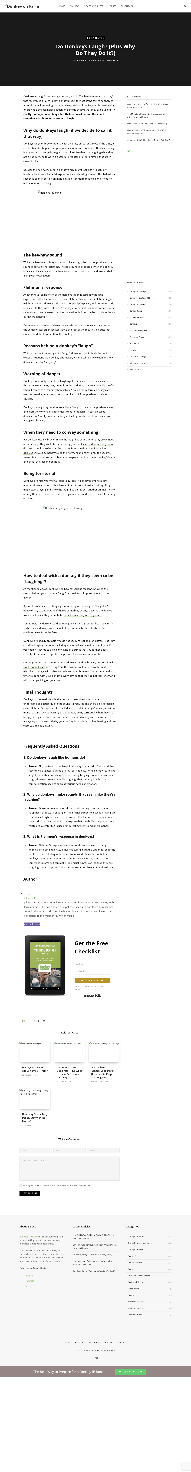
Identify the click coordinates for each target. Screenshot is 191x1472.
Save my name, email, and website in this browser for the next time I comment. (57, 1185)
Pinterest (29, 1280)
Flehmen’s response (84, 178)
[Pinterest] (10, 117)
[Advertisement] (149, 213)
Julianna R (81, 61)
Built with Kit (92, 995)
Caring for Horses (137, 304)
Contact (121, 1342)
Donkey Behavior (95, 38)
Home (68, 1342)
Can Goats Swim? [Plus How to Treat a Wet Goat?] (148, 140)
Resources (95, 1342)
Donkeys (133, 324)
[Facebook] (10, 104)
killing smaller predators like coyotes (92, 416)
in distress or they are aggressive (83, 615)
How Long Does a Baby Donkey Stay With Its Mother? (35, 1117)
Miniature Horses (137, 363)
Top (96, 1358)
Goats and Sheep (137, 337)
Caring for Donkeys (138, 291)
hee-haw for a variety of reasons (72, 143)
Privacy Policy (108, 1351)
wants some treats (34, 667)
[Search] (185, 6)
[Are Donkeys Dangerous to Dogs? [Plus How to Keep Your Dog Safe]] (104, 1052)
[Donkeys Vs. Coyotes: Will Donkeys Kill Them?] (34, 1052)
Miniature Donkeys (138, 356)
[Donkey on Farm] (22, 6)
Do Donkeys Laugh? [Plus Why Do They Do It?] (147, 123)
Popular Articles (136, 369)
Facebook (29, 1275)
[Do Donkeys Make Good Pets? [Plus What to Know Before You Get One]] (69, 1052)
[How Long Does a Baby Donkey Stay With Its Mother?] (34, 1099)
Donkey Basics (136, 311)
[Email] (10, 124)
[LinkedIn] (39, 1021)
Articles (79, 1342)
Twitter (28, 1286)
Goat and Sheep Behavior (141, 330)
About (108, 1342)
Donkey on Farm (29, 1236)
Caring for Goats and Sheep (142, 298)
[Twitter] (10, 110)
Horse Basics (135, 343)
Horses (133, 350)
